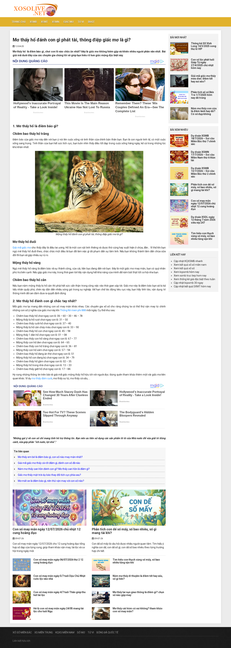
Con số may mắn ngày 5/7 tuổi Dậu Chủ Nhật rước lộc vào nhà (59, 577)
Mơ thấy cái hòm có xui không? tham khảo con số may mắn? (137, 610)
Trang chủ (19, 21)
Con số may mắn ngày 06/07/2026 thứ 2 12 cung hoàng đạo (58, 561)
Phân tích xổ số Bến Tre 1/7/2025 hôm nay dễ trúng (202, 95)
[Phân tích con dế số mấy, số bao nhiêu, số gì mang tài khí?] (129, 508)
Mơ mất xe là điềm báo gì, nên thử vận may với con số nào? (51, 480)
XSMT (44, 21)
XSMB (33, 21)
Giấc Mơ (68, 21)
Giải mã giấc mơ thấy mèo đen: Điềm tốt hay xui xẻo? (203, 78)
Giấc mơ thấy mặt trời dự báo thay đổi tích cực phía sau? (49, 474)
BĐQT (91, 21)
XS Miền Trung (43, 632)
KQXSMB (190, 261)
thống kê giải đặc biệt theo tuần (197, 279)
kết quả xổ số (187, 268)
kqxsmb (184, 272)
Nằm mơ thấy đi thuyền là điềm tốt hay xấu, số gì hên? (138, 577)
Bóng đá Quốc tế (107, 632)
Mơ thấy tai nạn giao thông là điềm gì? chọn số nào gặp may (138, 593)
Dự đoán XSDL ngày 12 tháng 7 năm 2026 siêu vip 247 (203, 220)
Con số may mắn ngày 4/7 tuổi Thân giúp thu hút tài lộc (59, 593)
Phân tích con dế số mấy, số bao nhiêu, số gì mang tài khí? (124, 531)
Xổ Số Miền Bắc (22, 632)
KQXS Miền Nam (64, 632)
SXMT (197, 286)
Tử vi (81, 21)
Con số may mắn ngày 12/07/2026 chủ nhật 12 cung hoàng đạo (46, 531)
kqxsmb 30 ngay (194, 282)
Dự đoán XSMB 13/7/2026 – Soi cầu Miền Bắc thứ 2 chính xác (203, 172)
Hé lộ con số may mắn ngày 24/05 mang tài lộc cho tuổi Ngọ (58, 610)
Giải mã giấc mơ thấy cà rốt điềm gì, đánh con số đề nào (49, 463)
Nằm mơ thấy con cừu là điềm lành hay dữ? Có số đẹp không (204, 111)
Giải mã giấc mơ (22, 247)
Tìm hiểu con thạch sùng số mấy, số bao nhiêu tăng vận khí (136, 561)
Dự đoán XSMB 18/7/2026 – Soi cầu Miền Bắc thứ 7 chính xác (203, 139)
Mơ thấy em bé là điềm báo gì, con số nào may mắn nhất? (50, 457)
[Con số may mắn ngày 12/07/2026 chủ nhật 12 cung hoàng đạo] (49, 508)
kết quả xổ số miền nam (193, 264)
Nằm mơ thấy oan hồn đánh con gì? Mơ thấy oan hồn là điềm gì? (54, 468)
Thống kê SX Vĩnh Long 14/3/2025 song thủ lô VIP (203, 46)
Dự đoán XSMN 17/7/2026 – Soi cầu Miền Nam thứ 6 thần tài (203, 156)
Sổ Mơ (81, 632)
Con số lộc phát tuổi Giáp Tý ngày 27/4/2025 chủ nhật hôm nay (202, 63)
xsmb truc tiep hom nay (193, 275)
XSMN (55, 21)
